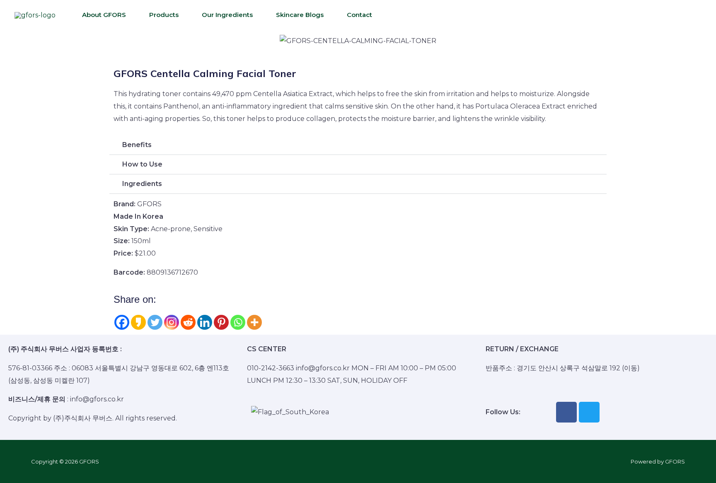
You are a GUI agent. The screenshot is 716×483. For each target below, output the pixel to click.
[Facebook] (121, 322)
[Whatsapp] (237, 322)
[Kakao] (138, 322)
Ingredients (142, 184)
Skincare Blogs (300, 15)
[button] (122, 41)
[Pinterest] (221, 322)
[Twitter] (155, 322)
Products (164, 15)
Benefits (137, 145)
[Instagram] (171, 322)
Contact (359, 15)
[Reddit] (188, 322)
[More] (254, 322)
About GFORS (104, 15)
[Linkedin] (204, 322)
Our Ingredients (227, 15)
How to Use (142, 164)
